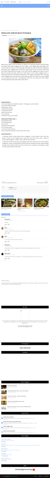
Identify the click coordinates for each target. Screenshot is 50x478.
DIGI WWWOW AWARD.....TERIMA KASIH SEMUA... (17, 396)
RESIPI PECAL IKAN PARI (6, 208)
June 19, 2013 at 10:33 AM (9, 237)
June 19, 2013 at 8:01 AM (9, 220)
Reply (6, 224)
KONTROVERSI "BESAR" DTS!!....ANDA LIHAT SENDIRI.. (18, 390)
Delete (8, 224)
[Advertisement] (25, 19)
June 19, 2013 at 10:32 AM (9, 229)
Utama (35, 476)
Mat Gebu (4, 35)
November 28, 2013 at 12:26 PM (10, 254)
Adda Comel (7, 253)
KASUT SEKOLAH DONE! (6, 454)
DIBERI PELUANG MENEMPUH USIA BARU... (16, 401)
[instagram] (48, 2)
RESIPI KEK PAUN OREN (12, 385)
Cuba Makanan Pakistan (6, 459)
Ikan (5, 30)
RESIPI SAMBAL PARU (8, 426)
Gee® (6, 227)
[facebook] (47, 2)
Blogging (2, 476)
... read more (33, 418)
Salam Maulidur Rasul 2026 (7, 440)
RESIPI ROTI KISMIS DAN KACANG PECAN (12, 421)
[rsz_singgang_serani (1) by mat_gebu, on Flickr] (25, 62)
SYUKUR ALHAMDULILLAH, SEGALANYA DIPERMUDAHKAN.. (19, 406)
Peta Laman (40, 476)
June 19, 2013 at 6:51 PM (9, 246)
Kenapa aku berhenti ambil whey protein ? (11, 450)
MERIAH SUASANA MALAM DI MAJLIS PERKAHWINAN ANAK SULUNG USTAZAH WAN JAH (20, 445)
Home (2, 30)
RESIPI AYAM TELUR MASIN (9, 431)
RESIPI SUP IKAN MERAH (39, 208)
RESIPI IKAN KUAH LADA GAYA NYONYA (24, 209)
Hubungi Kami (46, 476)
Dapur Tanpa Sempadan (13, 476)
